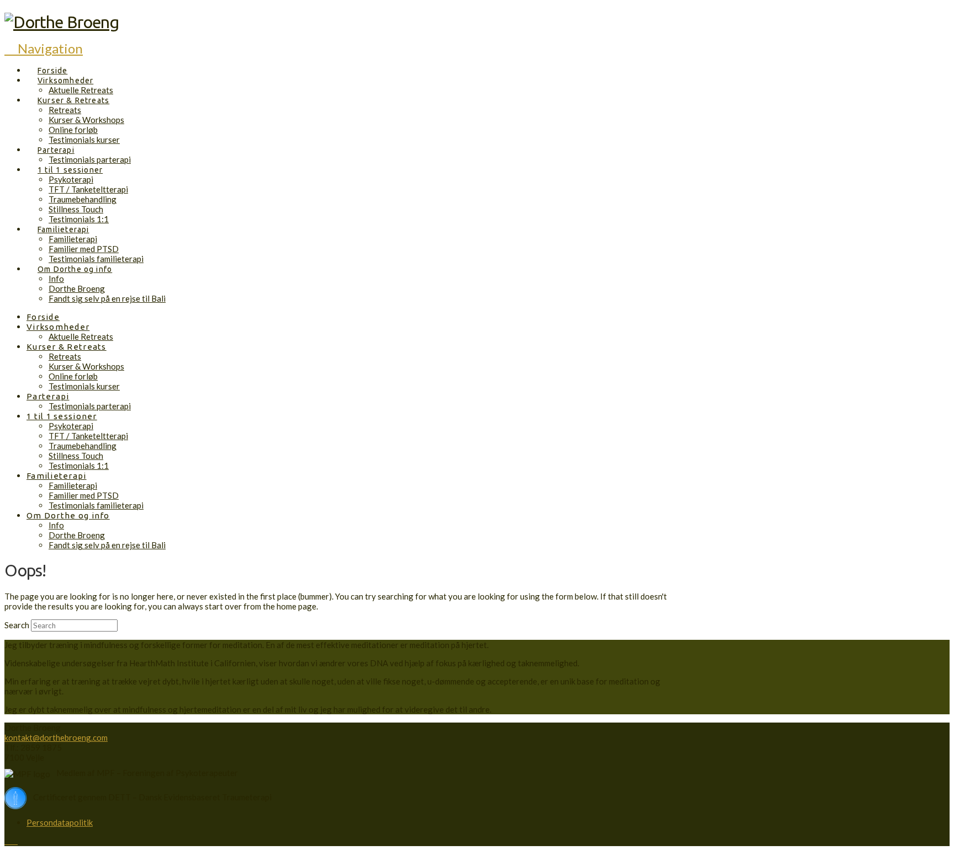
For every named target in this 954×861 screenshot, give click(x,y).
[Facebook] (7, 841)
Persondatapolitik (59, 822)
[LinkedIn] (14, 841)
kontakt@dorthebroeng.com (56, 737)
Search (16, 625)
